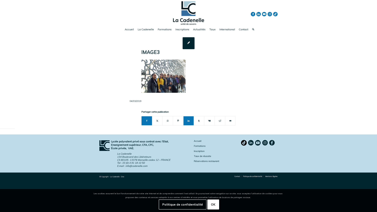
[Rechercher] (252, 29)
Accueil (197, 140)
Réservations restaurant (206, 161)
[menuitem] (129, 29)
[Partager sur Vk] (209, 120)
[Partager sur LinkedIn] (188, 120)
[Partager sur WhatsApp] (168, 120)
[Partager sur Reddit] (220, 120)
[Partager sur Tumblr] (199, 120)
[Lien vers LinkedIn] (258, 14)
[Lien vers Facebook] (253, 14)
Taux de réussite (202, 156)
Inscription (199, 151)
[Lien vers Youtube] (264, 14)
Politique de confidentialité (182, 204)
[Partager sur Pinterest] (178, 120)
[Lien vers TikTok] (275, 14)
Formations (200, 145)
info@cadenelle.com (136, 165)
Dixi (122, 177)
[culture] (189, 43)
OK (213, 204)
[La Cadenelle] (188, 13)
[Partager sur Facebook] (147, 120)
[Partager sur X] (157, 120)
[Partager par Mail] (230, 120)
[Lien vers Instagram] (270, 14)
